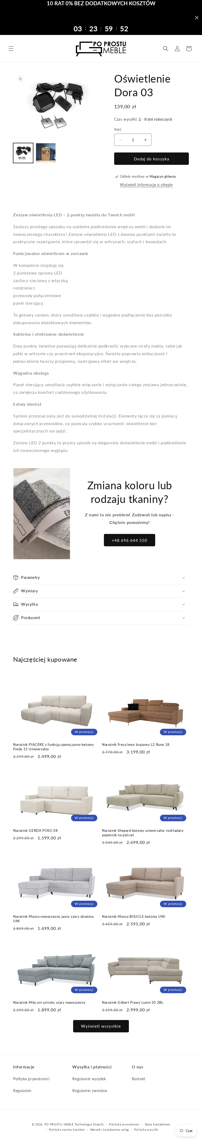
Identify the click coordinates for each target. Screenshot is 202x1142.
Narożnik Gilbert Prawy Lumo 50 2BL (132, 1002)
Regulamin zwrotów (89, 1090)
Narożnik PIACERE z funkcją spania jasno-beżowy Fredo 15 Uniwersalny (53, 746)
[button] (11, 48)
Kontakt (138, 1079)
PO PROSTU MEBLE (59, 1124)
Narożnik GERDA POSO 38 (35, 830)
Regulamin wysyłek (89, 1079)
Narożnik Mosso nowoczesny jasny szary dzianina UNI (53, 918)
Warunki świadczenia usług (109, 1129)
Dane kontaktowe (157, 1124)
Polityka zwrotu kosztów (67, 1129)
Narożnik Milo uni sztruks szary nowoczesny (49, 1002)
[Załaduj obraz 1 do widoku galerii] (23, 153)
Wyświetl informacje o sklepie (146, 184)
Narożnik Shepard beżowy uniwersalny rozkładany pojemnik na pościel (143, 832)
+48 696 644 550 (129, 540)
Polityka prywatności (31, 1079)
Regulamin (22, 1090)
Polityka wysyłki (146, 1129)
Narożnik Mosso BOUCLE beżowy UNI (133, 916)
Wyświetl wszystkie (101, 1026)
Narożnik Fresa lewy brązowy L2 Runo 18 (136, 744)
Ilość (118, 129)
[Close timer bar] (197, 18)
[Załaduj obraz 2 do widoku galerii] (46, 153)
